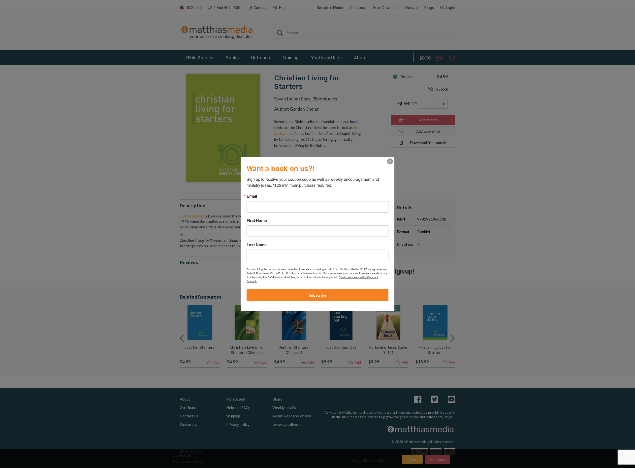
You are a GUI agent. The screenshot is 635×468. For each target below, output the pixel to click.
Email (252, 196)
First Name (257, 220)
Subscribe (317, 294)
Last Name (257, 245)
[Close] (390, 161)
